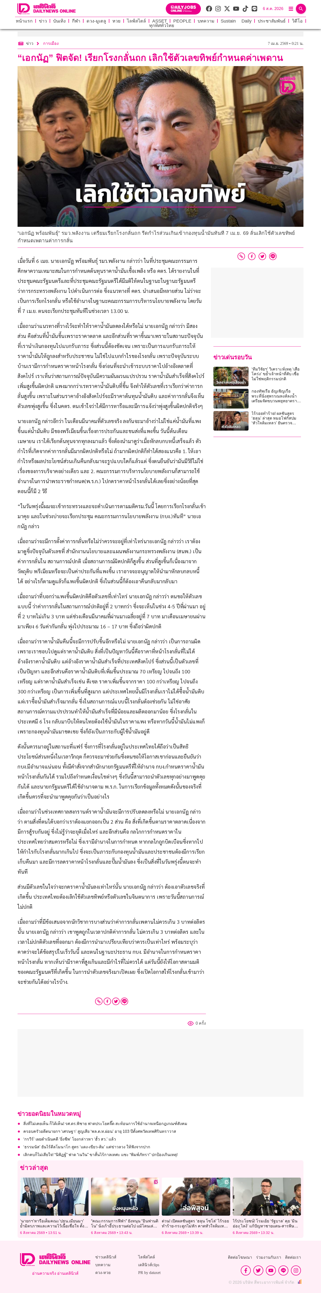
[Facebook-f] (246, 1270)
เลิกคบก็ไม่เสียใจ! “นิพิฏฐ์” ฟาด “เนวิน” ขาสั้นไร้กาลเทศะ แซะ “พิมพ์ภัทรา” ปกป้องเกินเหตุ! (100, 1155)
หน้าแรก (24, 21)
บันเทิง (59, 21)
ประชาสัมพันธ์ (272, 21)
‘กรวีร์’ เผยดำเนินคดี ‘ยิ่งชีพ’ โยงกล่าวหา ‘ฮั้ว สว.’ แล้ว (70, 1139)
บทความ (206, 21)
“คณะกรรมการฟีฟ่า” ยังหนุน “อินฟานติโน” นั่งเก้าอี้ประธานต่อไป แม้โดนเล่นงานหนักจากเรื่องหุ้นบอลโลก (124, 1226)
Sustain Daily (236, 21)
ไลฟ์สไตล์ (136, 21)
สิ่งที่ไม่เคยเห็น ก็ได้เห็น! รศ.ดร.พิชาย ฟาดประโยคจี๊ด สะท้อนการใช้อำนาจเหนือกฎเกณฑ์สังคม (105, 1124)
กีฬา (76, 21)
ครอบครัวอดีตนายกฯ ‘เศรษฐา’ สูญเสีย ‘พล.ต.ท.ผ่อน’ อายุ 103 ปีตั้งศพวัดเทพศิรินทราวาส (99, 1131)
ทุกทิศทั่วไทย (161, 25)
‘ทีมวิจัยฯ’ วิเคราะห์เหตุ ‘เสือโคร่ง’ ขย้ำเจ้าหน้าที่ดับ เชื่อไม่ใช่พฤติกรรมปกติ (276, 374)
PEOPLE (182, 21)
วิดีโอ (297, 21)
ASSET (159, 21)
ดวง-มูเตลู (96, 21)
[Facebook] (107, 1001)
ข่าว (43, 21)
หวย (116, 21)
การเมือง (51, 43)
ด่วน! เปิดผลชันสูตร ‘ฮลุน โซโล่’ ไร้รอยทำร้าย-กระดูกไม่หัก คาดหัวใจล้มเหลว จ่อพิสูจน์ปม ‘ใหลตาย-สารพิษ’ (195, 1226)
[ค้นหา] (301, 9)
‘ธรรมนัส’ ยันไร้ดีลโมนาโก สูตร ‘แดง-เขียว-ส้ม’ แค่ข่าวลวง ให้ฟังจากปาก (86, 1147)
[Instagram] (296, 1270)
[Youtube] (271, 1270)
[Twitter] (116, 1001)
